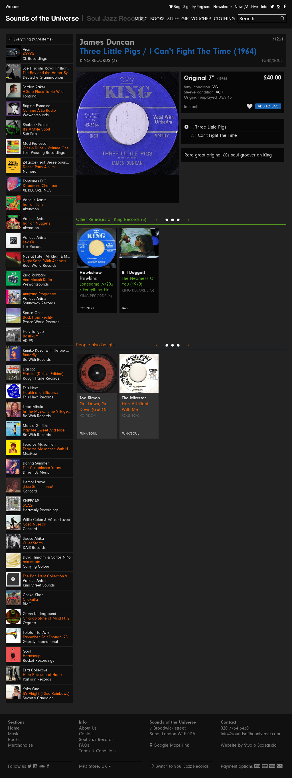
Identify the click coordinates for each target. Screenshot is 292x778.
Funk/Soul (272, 60)
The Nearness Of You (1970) (138, 281)
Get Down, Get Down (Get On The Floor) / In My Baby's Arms (97, 406)
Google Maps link (170, 745)
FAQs (84, 745)
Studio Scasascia (260, 745)
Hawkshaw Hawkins (91, 275)
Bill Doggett (133, 272)
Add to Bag (268, 106)
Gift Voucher (196, 18)
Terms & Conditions (98, 750)
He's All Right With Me (135, 406)
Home (14, 728)
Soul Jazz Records (96, 739)
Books (157, 18)
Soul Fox (130, 416)
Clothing (224, 18)
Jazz (125, 308)
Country (87, 308)
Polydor (88, 416)
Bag (177, 7)
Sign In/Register (196, 7)
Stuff (173, 18)
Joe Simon (90, 398)
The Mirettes (134, 398)
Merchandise (20, 745)
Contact (86, 733)
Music (141, 18)
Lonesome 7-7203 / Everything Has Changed (96, 287)
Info (264, 7)
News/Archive (246, 7)
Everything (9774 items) (32, 39)
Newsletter (222, 7)
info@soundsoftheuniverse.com (250, 733)
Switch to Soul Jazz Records (181, 766)
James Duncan (107, 42)
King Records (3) (98, 60)
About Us (88, 728)
